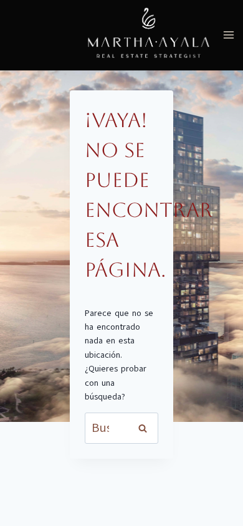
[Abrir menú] (228, 35)
